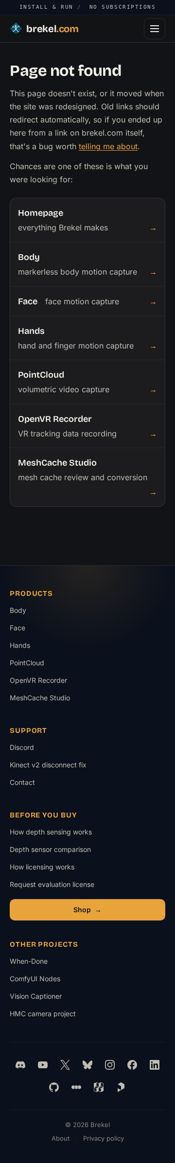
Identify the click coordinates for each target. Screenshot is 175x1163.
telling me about (108, 146)
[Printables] (121, 1087)
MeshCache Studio (40, 698)
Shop (87, 909)
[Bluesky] (87, 1065)
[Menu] (154, 28)
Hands (20, 645)
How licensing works (42, 867)
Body (18, 610)
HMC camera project (43, 1016)
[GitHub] (54, 1087)
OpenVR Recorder (38, 680)
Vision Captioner (42, 998)
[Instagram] (110, 1065)
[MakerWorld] (98, 1087)
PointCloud (27, 663)
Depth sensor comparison (50, 849)
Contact (22, 782)
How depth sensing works (51, 832)
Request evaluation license (52, 884)
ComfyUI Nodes (42, 981)
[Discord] (20, 1065)
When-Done (42, 963)
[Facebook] (132, 1065)
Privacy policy (103, 1138)
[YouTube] (42, 1065)
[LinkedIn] (154, 1065)
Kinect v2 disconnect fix (48, 765)
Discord (22, 747)
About (61, 1138)
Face (17, 628)
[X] (65, 1065)
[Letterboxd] (76, 1087)
